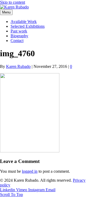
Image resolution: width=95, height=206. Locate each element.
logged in (29, 171)
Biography (19, 36)
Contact (17, 40)
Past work (19, 31)
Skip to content (12, 2)
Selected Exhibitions (28, 26)
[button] (11, 194)
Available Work (24, 21)
